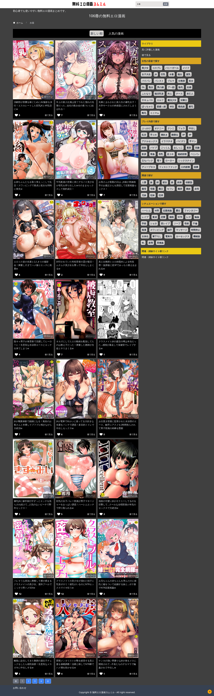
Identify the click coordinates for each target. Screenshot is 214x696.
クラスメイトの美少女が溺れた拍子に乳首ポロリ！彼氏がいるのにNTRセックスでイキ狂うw (75, 584)
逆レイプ (165, 223)
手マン (192, 141)
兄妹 (144, 195)
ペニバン (195, 154)
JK (156, 74)
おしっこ (178, 147)
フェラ (181, 128)
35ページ (48, 176)
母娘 (186, 223)
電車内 (168, 236)
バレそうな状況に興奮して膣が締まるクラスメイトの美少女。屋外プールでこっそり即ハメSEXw (33, 584)
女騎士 (183, 100)
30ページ (48, 655)
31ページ (90, 96)
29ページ (132, 655)
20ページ (90, 655)
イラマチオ (167, 141)
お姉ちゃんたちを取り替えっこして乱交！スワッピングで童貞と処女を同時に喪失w (33, 185)
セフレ (170, 188)
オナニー (159, 128)
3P (183, 134)
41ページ (90, 336)
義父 (161, 188)
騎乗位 (175, 134)
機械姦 (196, 236)
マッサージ (181, 229)
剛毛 (144, 112)
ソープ (177, 223)
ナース (179, 93)
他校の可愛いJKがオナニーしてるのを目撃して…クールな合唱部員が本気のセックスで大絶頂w (117, 504)
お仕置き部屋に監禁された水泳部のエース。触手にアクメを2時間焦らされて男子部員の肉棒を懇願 (117, 425)
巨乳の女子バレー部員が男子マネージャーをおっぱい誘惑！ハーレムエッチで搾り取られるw (75, 504)
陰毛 (180, 87)
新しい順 (97, 33)
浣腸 (197, 147)
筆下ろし (156, 236)
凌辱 (150, 242)
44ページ (90, 176)
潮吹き (164, 134)
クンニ (171, 128)
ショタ (153, 223)
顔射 (144, 147)
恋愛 (163, 216)
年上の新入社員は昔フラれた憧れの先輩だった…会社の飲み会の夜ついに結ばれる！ (75, 105)
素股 (189, 147)
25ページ (132, 96)
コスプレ (156, 67)
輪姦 (197, 216)
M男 (157, 210)
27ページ (48, 336)
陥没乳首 (159, 93)
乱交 (144, 134)
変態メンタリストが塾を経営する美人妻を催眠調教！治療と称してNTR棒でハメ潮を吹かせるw (75, 664)
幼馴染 (189, 182)
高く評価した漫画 (151, 49)
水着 (171, 74)
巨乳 (163, 74)
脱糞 (196, 166)
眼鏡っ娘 (161, 106)
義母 (144, 188)
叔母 (197, 188)
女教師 (181, 80)
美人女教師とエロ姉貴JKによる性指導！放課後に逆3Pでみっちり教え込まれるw (118, 265)
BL (143, 242)
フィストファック (168, 166)
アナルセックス (149, 141)
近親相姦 (167, 210)
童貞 (154, 216)
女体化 (145, 236)
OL (143, 87)
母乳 (161, 154)
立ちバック (147, 160)
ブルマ (171, 80)
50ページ (132, 256)
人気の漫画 (116, 33)
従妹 (152, 195)
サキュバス (147, 100)
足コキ (170, 154)
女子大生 (146, 74)
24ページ (132, 336)
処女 (191, 80)
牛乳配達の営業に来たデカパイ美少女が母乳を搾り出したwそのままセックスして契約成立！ (75, 185)
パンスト (159, 80)
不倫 (195, 223)
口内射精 (185, 166)
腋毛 (191, 106)
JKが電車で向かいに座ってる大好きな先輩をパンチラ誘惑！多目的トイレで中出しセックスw (75, 425)
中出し (192, 128)
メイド (186, 67)
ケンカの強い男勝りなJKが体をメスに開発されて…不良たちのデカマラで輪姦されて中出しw (117, 664)
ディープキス (148, 166)
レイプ (145, 216)
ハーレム (146, 210)
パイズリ (180, 141)
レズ (188, 216)
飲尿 (144, 154)
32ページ (132, 575)
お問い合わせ (19, 687)
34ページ (48, 495)
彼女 (165, 182)
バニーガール (172, 67)
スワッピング (157, 229)
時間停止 (195, 229)
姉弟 (179, 182)
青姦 (152, 154)
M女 (172, 106)
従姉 (161, 195)
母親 (152, 188)
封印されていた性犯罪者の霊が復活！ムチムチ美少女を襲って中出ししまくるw (75, 265)
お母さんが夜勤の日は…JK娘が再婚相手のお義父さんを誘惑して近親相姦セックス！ (117, 185)
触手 (170, 229)
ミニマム (154, 112)
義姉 (180, 188)
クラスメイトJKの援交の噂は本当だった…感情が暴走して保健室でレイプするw (117, 345)
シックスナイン (186, 160)
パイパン (146, 80)
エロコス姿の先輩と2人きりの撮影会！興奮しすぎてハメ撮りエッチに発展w (33, 265)
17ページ (48, 416)
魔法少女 (172, 100)
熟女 (151, 87)
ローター (169, 160)
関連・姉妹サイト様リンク (155, 257)
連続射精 (182, 154)
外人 (170, 93)
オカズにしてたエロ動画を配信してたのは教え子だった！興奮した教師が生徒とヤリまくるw (75, 345)
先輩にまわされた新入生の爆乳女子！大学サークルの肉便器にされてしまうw (117, 105)
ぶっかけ (146, 128)
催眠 (171, 216)
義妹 (188, 188)
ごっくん (165, 147)
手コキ (153, 134)
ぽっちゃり (147, 106)
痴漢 (144, 229)
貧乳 (188, 74)
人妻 (144, 182)
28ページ (48, 96)
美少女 (145, 67)
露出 (178, 210)
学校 (144, 223)
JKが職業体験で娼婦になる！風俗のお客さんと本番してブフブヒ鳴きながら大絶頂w (33, 425)
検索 (165, 4)
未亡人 (190, 93)
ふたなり (146, 93)
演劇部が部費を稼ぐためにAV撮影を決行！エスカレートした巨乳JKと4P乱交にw (33, 105)
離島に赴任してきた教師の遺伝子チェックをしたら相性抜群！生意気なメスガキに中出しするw (33, 664)
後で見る (49, 115)
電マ (159, 160)
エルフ (160, 100)
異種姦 (160, 242)
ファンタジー (191, 210)
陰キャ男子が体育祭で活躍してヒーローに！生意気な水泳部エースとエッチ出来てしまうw (33, 345)
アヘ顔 (171, 87)
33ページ (48, 256)
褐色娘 (181, 106)
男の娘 (160, 87)
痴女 (180, 74)
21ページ (132, 176)
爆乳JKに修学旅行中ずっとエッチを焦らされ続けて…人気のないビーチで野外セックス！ (33, 504)
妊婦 (189, 87)
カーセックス (182, 236)
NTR (180, 216)
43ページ (132, 416)
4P (190, 134)
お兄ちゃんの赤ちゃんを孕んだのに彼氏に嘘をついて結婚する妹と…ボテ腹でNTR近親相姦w (117, 584)
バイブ (153, 147)
